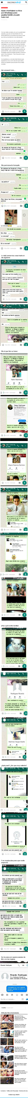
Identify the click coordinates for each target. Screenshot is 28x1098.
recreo (14, 2)
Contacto (3, 1091)
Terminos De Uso (23, 1091)
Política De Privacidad (12, 1091)
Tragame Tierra (4, 7)
